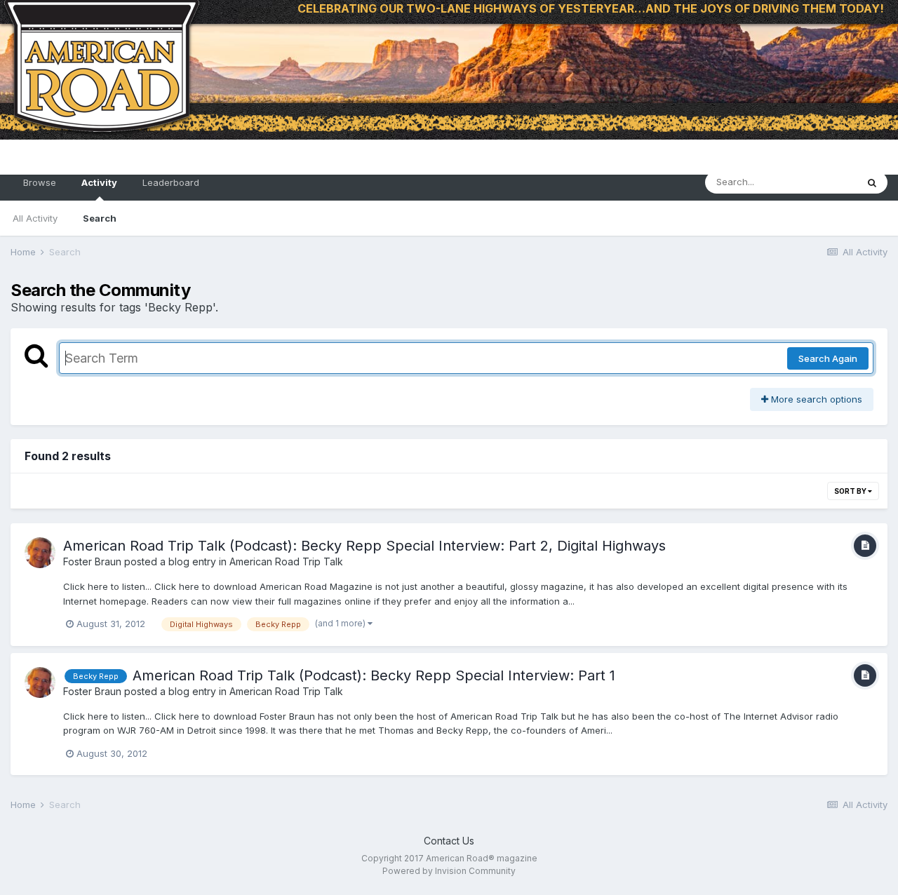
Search (99, 218)
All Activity (35, 218)
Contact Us (449, 841)
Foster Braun (92, 561)
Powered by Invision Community (449, 871)
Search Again (827, 358)
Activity (99, 182)
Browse (39, 182)
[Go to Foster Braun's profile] (40, 552)
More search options (815, 399)
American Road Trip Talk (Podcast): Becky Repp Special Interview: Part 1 (374, 675)
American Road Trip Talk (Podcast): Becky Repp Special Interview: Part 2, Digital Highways (364, 545)
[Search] (872, 182)
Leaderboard (170, 182)
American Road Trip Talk (286, 561)
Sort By (851, 491)
